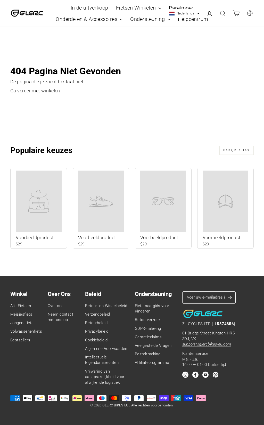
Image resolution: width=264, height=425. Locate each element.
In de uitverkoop (89, 8)
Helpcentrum (193, 19)
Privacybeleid (97, 331)
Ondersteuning (148, 19)
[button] (184, 13)
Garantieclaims (148, 337)
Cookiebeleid (96, 340)
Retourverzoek (148, 319)
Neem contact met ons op (60, 317)
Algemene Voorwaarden (106, 348)
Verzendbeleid (97, 314)
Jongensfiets (22, 322)
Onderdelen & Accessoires (87, 19)
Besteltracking (147, 354)
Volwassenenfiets (26, 331)
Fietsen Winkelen (137, 8)
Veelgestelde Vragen (153, 345)
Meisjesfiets (21, 314)
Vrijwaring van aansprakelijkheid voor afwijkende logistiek (105, 377)
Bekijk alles (236, 150)
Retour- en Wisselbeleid (106, 305)
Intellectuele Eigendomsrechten (102, 360)
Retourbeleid (96, 322)
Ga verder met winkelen (35, 90)
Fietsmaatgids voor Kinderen (152, 308)
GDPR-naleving (148, 328)
